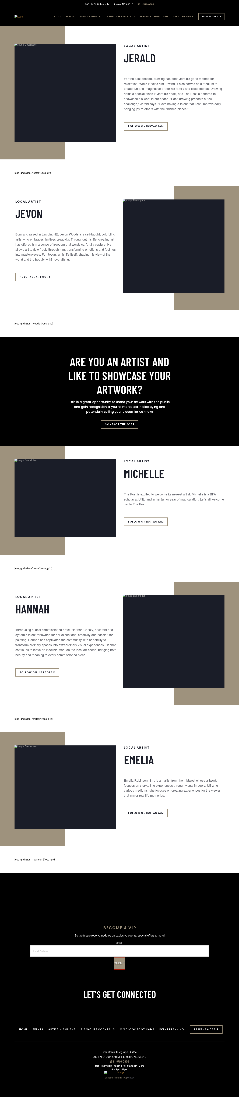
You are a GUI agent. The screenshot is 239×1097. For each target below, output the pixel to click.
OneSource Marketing (116, 1077)
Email (119, 942)
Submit (119, 963)
